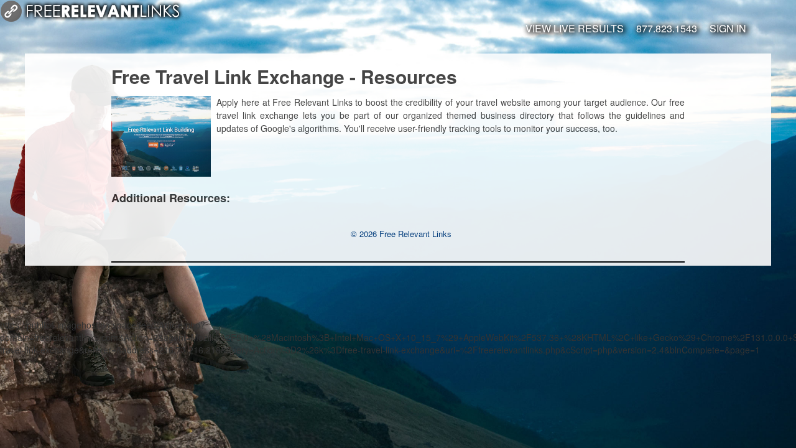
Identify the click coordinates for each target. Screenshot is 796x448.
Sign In (728, 28)
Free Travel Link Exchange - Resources (284, 76)
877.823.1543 (666, 28)
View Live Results (574, 28)
